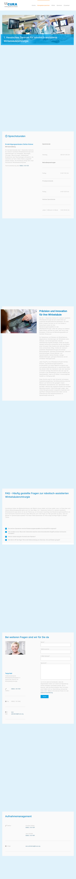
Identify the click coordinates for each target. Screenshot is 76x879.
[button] (38, 528)
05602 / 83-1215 (24, 165)
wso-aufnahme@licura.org (33, 846)
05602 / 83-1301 (15, 689)
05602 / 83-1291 (30, 827)
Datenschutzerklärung (47, 692)
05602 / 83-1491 (30, 835)
